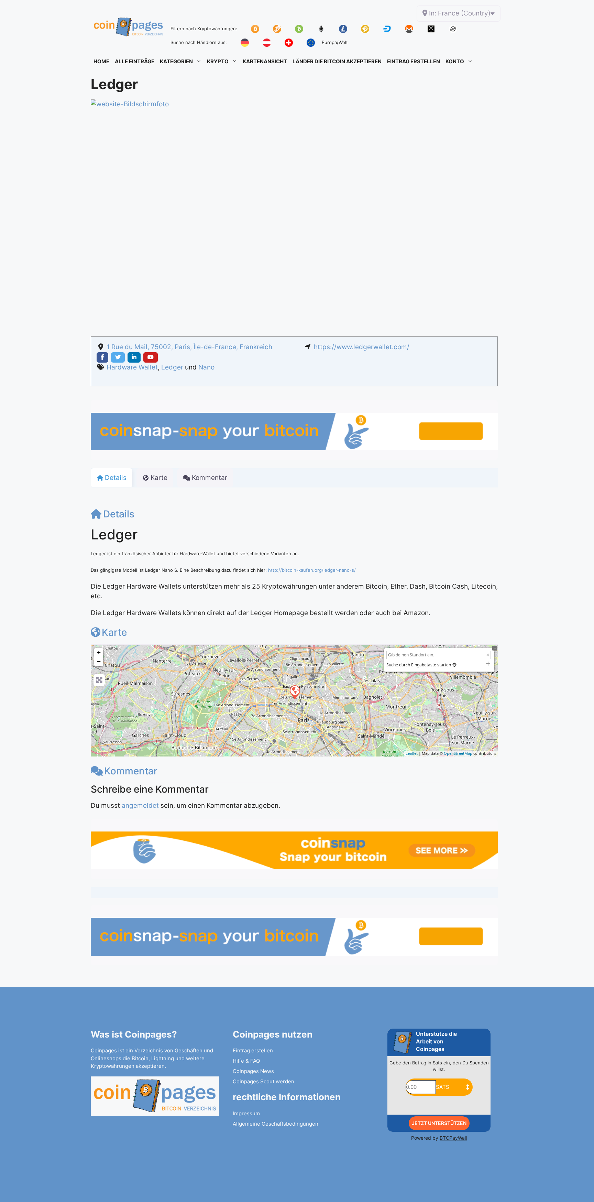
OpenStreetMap (458, 753)
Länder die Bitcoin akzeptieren (337, 61)
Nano (206, 367)
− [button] (99, 661)
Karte (114, 632)
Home (101, 61)
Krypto (218, 61)
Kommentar (130, 771)
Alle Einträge (134, 61)
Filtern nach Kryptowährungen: (203, 28)
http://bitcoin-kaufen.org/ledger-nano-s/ (312, 570)
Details (118, 514)
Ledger (172, 367)
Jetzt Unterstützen (439, 1123)
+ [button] (99, 652)
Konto (455, 61)
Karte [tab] (159, 478)
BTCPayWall (453, 1138)
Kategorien (176, 61)
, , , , (189, 347)
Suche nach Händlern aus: (198, 42)
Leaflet (412, 753)
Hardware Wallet (132, 367)
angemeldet (140, 805)
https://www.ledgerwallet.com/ (361, 347)
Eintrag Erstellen (413, 61)
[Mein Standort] (454, 665)
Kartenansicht (265, 61)
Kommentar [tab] (209, 478)
